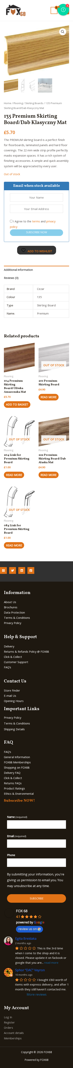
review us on (27, 929)
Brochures (10, 607)
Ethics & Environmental (19, 793)
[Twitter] (12, 570)
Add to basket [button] (17, 404)
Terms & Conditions (17, 618)
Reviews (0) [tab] (11, 278)
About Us (10, 602)
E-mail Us (10, 696)
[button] (62, 31)
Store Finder (12, 690)
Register (9, 1022)
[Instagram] (3, 570)
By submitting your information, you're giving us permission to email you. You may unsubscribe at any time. (35, 880)
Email (16, 836)
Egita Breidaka (25, 938)
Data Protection (14, 612)
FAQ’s (7, 667)
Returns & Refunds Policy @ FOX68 (26, 651)
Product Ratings (14, 788)
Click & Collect (13, 657)
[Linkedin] (21, 570)
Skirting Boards (34, 103)
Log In (8, 1017)
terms (36, 221)
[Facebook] (30, 570)
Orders (8, 1027)
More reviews (37, 994)
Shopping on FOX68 (16, 767)
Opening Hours (14, 701)
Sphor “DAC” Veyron (30, 970)
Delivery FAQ (12, 773)
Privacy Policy (12, 623)
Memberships (13, 1038)
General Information (17, 757)
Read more (48, 397)
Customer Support (16, 662)
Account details (14, 1033)
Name (17, 817)
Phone (11, 855)
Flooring (18, 103)
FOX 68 (21, 911)
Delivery (9, 646)
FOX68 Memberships (17, 762)
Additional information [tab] (18, 270)
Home (7, 103)
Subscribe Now (36, 232)
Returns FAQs (13, 783)
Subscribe (36, 898)
